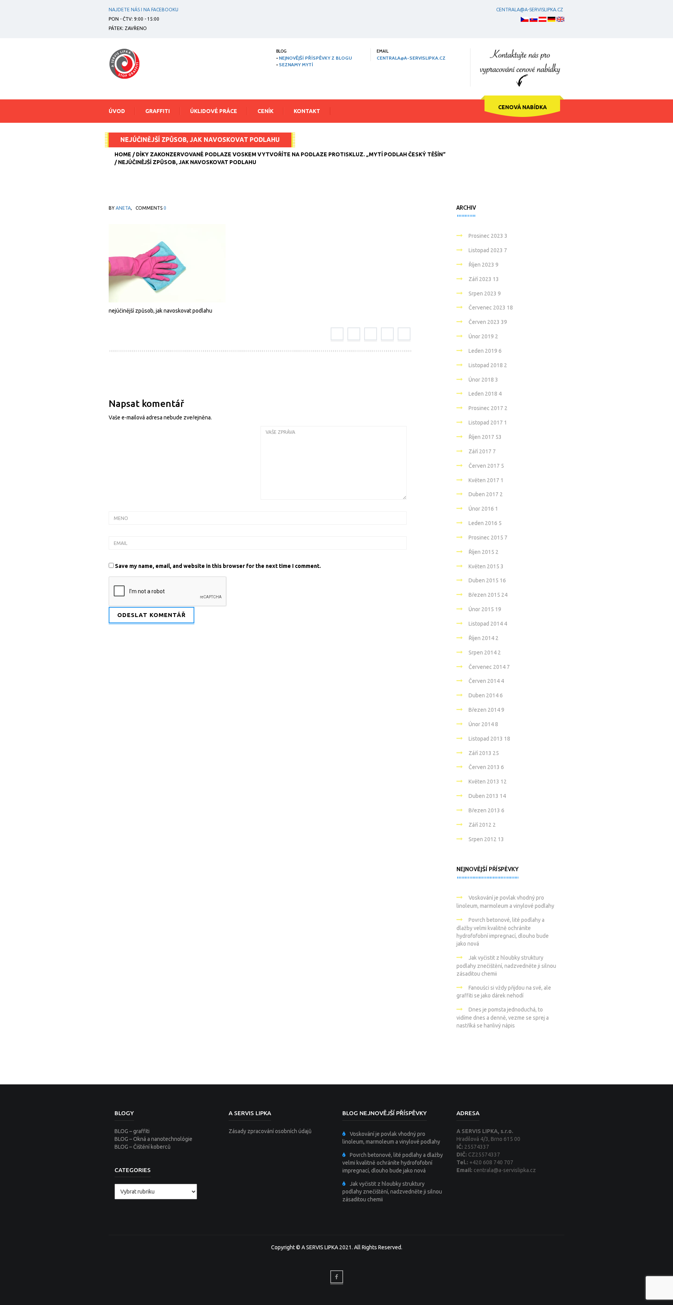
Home (123, 154)
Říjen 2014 (484, 638)
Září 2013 (484, 753)
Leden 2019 (485, 351)
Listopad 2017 (488, 422)
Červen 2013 (486, 767)
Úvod (117, 111)
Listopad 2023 (488, 250)
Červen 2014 (486, 681)
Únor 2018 (483, 380)
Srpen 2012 (486, 839)
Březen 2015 (488, 595)
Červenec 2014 (489, 667)
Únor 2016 (483, 509)
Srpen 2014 (485, 652)
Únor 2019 (483, 336)
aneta (123, 207)
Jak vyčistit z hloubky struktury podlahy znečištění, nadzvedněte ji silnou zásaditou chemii (506, 966)
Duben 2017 (486, 494)
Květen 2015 (486, 566)
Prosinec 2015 (488, 537)
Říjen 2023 (484, 265)
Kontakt (307, 111)
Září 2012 (482, 825)
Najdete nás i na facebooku (143, 9)
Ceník (265, 111)
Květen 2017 (486, 480)
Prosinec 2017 (488, 408)
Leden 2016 (485, 523)
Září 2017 (482, 451)
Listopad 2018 (488, 365)
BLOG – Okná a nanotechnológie (153, 1139)
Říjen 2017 (485, 437)
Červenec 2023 (491, 307)
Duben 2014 (486, 695)
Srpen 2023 (485, 293)
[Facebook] (337, 333)
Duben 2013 (487, 796)
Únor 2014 (483, 724)
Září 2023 (484, 279)
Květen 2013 (488, 781)
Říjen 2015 (484, 552)
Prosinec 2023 (488, 236)
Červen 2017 (486, 466)
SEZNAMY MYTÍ (296, 64)
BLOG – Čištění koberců (143, 1147)
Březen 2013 (486, 810)
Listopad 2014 (488, 624)
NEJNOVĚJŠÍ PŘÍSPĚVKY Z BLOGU (315, 58)
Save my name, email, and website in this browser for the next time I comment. (218, 566)
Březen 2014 (486, 710)
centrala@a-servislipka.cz (529, 9)
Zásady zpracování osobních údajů (270, 1131)
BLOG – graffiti (132, 1131)
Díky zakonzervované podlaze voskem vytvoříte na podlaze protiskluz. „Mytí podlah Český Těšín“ (291, 154)
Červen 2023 (488, 322)
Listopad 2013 (489, 739)
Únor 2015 (485, 609)
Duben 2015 (487, 580)
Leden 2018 (485, 394)
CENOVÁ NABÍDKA (522, 107)
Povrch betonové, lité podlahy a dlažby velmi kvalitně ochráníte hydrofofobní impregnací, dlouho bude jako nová (392, 1163)
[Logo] (124, 63)
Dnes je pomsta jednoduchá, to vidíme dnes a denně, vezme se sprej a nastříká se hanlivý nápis (502, 1017)
